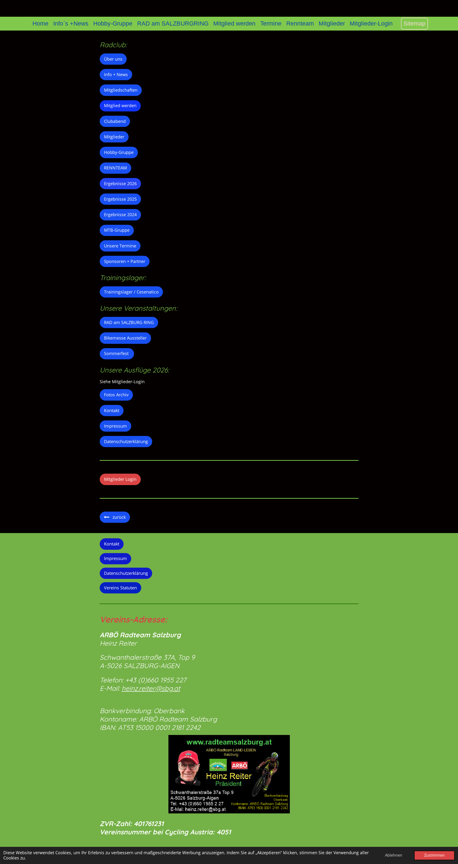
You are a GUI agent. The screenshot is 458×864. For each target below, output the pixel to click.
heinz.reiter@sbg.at (151, 688)
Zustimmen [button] (434, 855)
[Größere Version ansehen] (229, 774)
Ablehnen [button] (393, 855)
